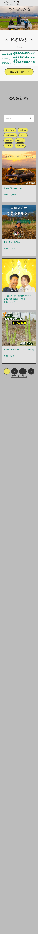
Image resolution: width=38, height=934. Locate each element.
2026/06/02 (7, 63)
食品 (20, 145)
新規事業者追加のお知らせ (23, 58)
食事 (8, 145)
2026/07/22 (7, 53)
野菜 (20, 140)
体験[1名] (10, 135)
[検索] (30, 118)
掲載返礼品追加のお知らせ (23, 53)
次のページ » (19, 376)
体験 (23, 130)
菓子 (9, 140)
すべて (10, 130)
